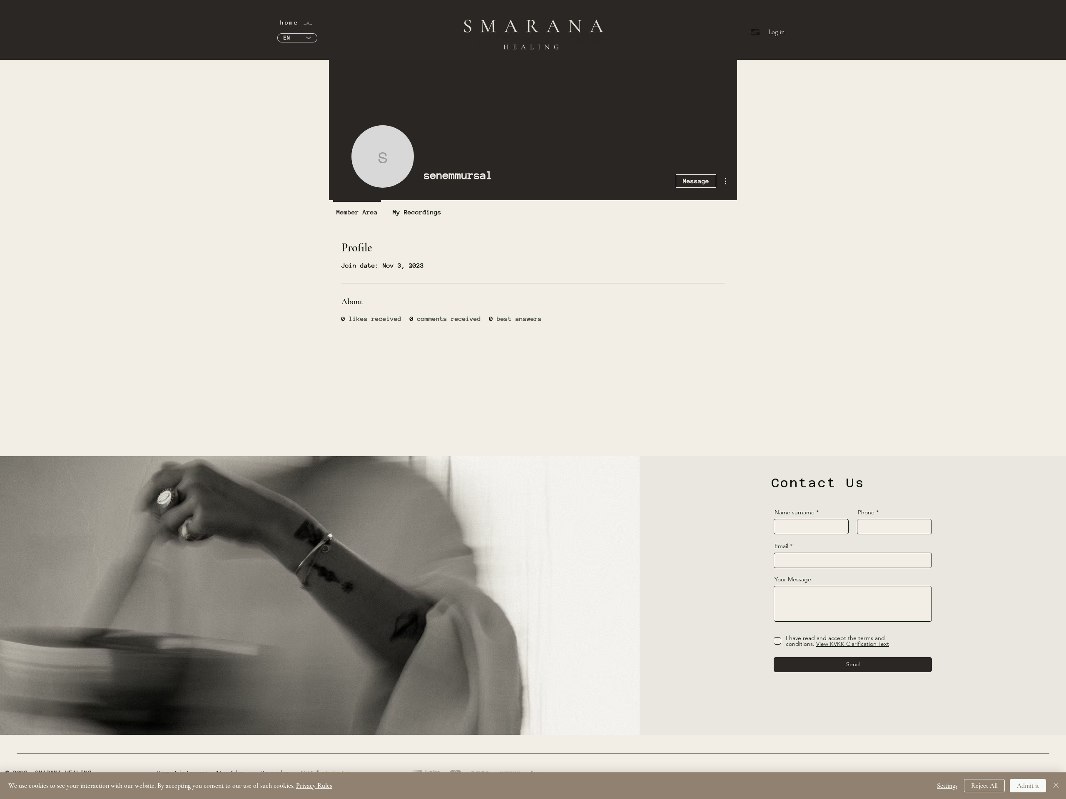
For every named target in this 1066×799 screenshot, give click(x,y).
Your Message (793, 579)
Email (781, 546)
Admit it (1028, 786)
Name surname (794, 512)
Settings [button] (947, 786)
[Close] (1056, 785)
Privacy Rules (314, 786)
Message (696, 180)
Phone (866, 512)
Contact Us (817, 483)
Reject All (984, 786)
